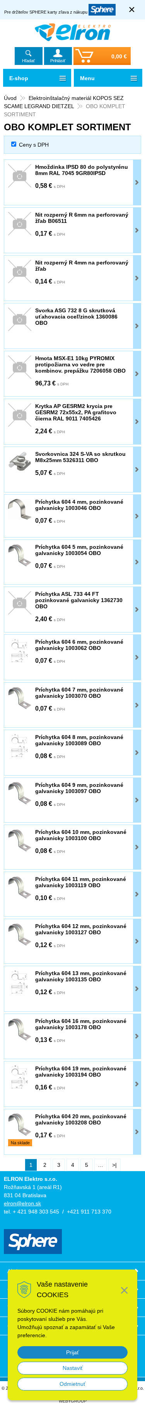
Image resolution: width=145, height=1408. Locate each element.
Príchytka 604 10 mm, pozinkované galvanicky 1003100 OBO (80, 835)
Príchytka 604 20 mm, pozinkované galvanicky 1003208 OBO (80, 1119)
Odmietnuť (72, 1384)
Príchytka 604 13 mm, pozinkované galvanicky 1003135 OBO (80, 976)
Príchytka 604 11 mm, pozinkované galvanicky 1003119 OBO (80, 882)
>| (114, 1165)
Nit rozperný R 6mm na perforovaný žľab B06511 (81, 218)
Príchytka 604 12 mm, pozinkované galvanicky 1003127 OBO (80, 929)
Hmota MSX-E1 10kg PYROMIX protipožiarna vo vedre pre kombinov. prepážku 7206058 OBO (80, 364)
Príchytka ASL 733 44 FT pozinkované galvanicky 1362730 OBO (79, 600)
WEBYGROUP (73, 1401)
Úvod (10, 98)
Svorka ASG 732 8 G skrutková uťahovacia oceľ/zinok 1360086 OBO (76, 316)
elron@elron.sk (22, 1203)
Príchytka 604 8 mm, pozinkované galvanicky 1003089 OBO (79, 740)
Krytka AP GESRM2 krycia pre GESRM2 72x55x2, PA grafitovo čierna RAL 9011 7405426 (75, 412)
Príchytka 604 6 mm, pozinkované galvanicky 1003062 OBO (79, 645)
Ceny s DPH (34, 145)
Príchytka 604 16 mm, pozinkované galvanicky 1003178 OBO (80, 1024)
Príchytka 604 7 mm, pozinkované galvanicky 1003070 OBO (79, 692)
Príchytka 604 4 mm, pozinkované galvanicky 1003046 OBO (79, 505)
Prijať (72, 1352)
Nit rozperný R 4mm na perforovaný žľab (81, 265)
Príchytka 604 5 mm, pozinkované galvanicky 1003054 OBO (79, 550)
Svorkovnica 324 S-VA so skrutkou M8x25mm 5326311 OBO (80, 457)
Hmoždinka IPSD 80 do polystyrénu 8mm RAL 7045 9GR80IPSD (81, 170)
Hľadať (28, 60)
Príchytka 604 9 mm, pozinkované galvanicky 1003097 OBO (79, 788)
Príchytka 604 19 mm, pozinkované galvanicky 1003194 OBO (80, 1071)
